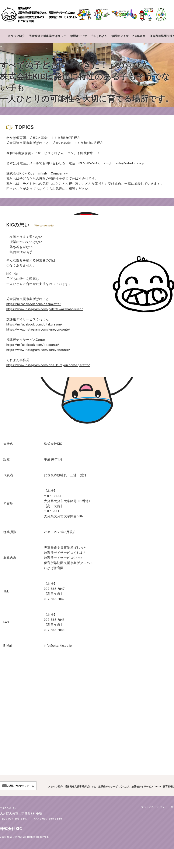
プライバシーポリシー (154, 807)
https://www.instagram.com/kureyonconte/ (38, 329)
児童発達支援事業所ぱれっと (47, 36)
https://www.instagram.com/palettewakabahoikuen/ (44, 309)
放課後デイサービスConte (128, 36)
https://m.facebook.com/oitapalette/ (33, 304)
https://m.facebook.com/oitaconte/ (32, 345)
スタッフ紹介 (16, 36)
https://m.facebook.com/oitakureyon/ (34, 324)
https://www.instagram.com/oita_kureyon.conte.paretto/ (48, 365)
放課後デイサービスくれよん (88, 36)
